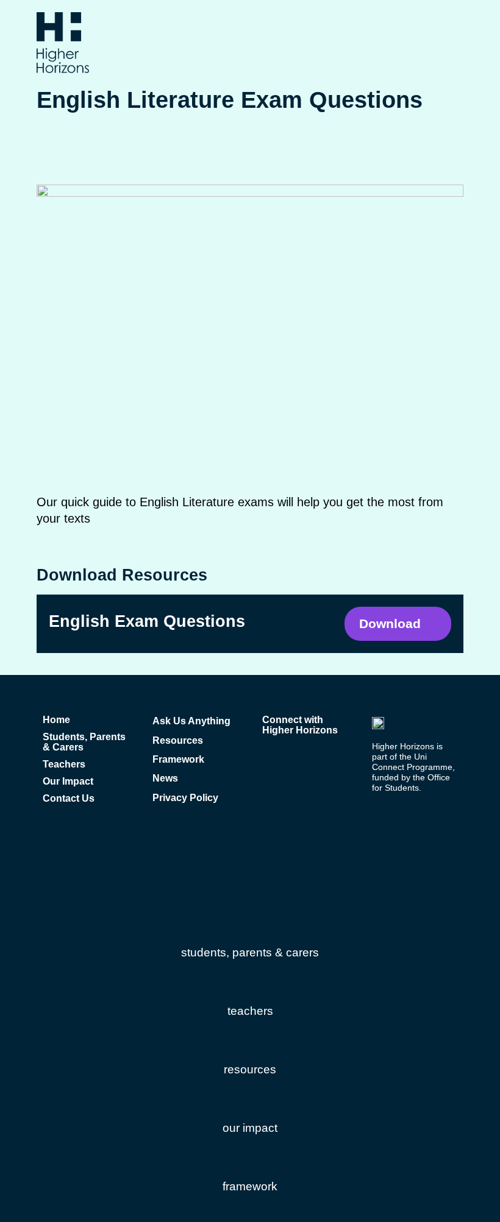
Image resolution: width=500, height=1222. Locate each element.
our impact (250, 1127)
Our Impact (68, 781)
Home (56, 720)
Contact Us (69, 798)
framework (250, 1186)
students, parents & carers (250, 952)
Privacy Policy (185, 798)
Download (390, 623)
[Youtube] (289, 756)
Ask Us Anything (191, 721)
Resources (177, 740)
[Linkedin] (310, 756)
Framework (178, 759)
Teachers (64, 764)
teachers (250, 1011)
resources (250, 1069)
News (165, 778)
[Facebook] (268, 756)
